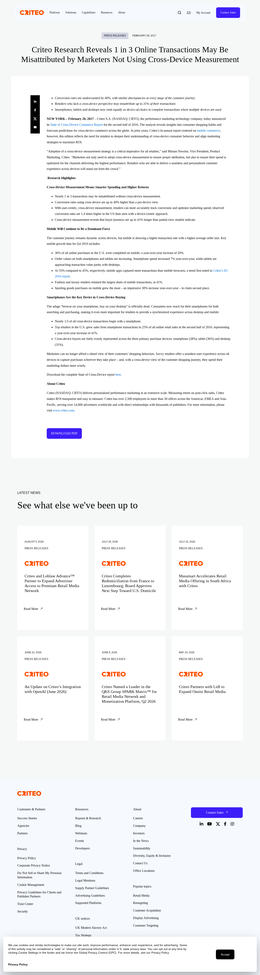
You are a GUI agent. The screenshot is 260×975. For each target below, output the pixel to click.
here (118, 374)
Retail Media (141, 895)
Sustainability (141, 848)
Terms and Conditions (89, 873)
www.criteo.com (63, 410)
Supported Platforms (88, 903)
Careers (138, 818)
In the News (141, 841)
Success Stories (27, 818)
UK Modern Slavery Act (91, 927)
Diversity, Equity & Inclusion (152, 855)
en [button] (189, 12)
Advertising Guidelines (90, 895)
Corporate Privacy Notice (33, 865)
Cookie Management (30, 884)
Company (139, 825)
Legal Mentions (85, 880)
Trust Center (25, 904)
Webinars (81, 833)
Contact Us (140, 863)
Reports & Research (88, 818)
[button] (179, 12)
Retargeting (140, 903)
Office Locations (144, 870)
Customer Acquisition (147, 910)
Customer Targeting (145, 925)
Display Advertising (146, 918)
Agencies (23, 825)
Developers (82, 848)
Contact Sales (228, 12)
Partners (22, 833)
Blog (78, 825)
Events (79, 841)
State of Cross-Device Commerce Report (76, 124)
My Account (203, 12)
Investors (139, 833)
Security (22, 911)
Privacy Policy (26, 858)
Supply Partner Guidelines (92, 888)
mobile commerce (208, 130)
